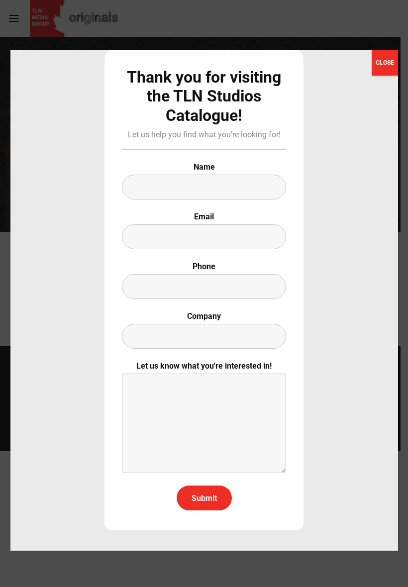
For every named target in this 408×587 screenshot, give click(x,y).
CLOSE (385, 62)
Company (204, 316)
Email (204, 216)
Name (204, 167)
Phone (204, 266)
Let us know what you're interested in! (204, 366)
